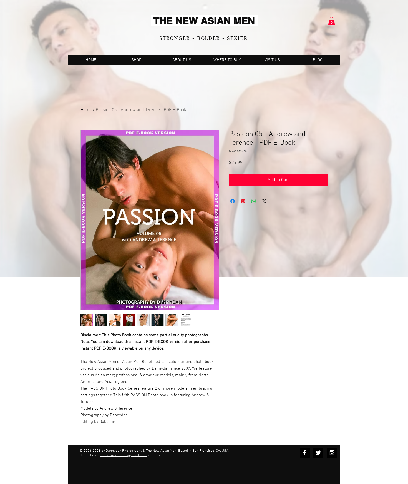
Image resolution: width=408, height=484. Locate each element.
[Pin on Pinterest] (243, 201)
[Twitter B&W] (318, 453)
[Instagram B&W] (332, 453)
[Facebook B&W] (305, 453)
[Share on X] (264, 201)
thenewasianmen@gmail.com (123, 455)
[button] (331, 21)
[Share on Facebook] (232, 201)
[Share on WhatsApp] (253, 201)
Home (86, 110)
